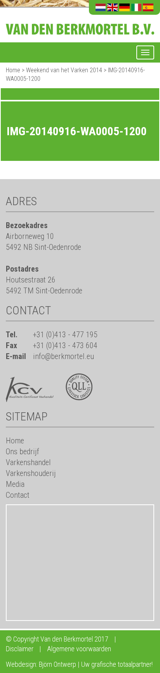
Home (13, 70)
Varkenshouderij (31, 473)
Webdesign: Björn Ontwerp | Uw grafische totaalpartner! (79, 664)
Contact (18, 495)
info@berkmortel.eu (63, 356)
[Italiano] (136, 7)
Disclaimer (19, 649)
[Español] (148, 7)
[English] (112, 7)
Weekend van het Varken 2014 (64, 70)
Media (15, 484)
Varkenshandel (28, 462)
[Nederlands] (101, 7)
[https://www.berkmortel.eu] (80, 24)
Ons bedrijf (22, 451)
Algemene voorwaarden (79, 649)
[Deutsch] (124, 7)
